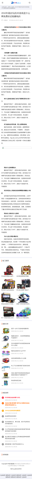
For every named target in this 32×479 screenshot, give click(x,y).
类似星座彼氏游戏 (16, 380)
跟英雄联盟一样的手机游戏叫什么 (14, 444)
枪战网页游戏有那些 (10, 416)
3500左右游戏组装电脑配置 (12, 410)
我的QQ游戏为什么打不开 (18, 351)
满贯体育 (8, 475)
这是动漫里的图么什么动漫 (18, 358)
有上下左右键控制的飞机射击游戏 (20, 365)
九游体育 (2, 475)
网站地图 (17, 463)
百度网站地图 (24, 463)
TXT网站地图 (20, 465)
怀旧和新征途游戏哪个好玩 (12, 397)
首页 (9, 7)
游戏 (12, 7)
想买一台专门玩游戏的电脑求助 (20, 328)
